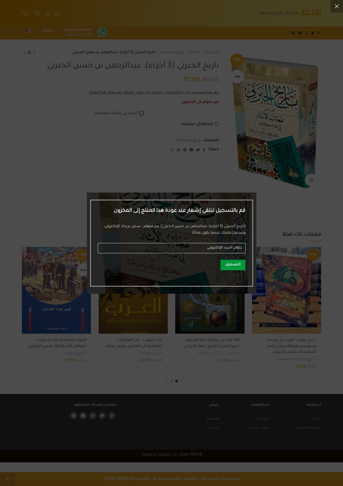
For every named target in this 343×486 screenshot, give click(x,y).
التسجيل (233, 265)
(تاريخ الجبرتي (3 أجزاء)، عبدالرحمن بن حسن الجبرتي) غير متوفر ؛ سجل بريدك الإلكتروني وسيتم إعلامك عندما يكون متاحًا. (175, 230)
